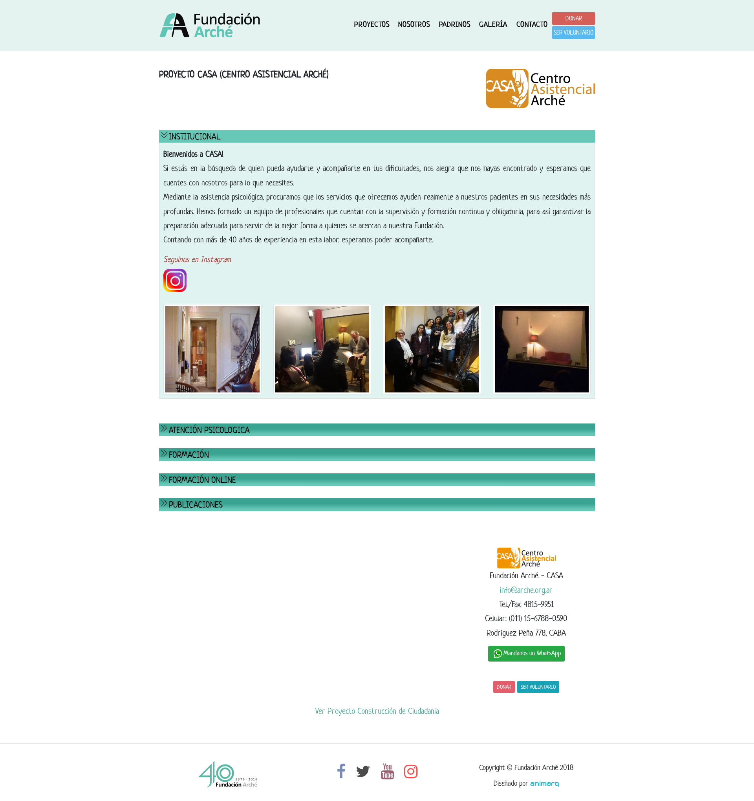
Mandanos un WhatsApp (532, 653)
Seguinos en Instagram (197, 259)
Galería (493, 24)
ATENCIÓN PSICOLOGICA (209, 429)
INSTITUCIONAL (194, 136)
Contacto (532, 24)
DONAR (574, 18)
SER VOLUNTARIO (573, 32)
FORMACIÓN (189, 454)
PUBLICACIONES (196, 504)
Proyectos (372, 24)
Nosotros (414, 24)
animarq (544, 783)
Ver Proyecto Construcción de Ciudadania (377, 711)
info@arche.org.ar (526, 590)
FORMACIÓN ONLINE (202, 479)
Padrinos (454, 24)
